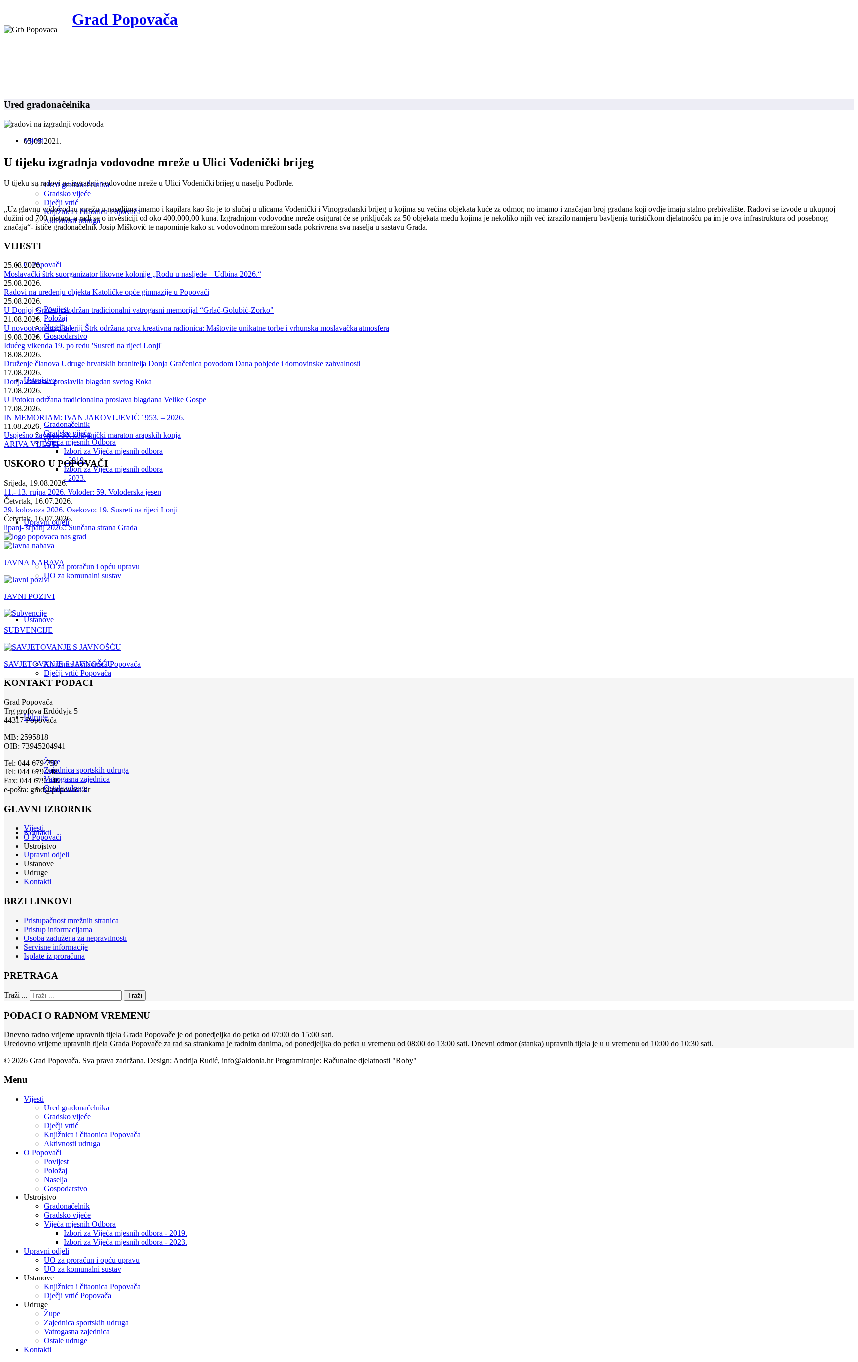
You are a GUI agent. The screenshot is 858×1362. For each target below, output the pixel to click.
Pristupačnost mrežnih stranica (71, 920)
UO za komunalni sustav (82, 575)
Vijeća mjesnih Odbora (80, 442)
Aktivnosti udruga (72, 1143)
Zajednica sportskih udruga (86, 770)
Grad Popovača (125, 19)
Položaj (55, 318)
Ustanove (39, 619)
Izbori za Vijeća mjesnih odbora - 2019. (125, 1233)
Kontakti (37, 881)
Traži (135, 995)
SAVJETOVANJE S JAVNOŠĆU (58, 664)
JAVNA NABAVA (34, 562)
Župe (52, 1313)
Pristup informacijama (58, 929)
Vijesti (34, 828)
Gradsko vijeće (67, 193)
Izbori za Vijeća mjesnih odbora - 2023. (125, 1242)
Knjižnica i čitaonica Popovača (92, 1134)
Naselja (55, 1179)
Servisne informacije (56, 947)
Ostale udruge (65, 1340)
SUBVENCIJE (28, 630)
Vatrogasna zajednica (77, 779)
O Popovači (42, 264)
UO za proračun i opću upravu (92, 566)
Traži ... (16, 995)
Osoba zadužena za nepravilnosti (75, 938)
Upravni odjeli (46, 855)
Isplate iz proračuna (54, 956)
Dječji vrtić (61, 202)
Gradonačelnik (67, 424)
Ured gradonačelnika (76, 1108)
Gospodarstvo (65, 336)
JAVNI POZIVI (29, 596)
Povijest (56, 1161)
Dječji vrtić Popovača (77, 673)
